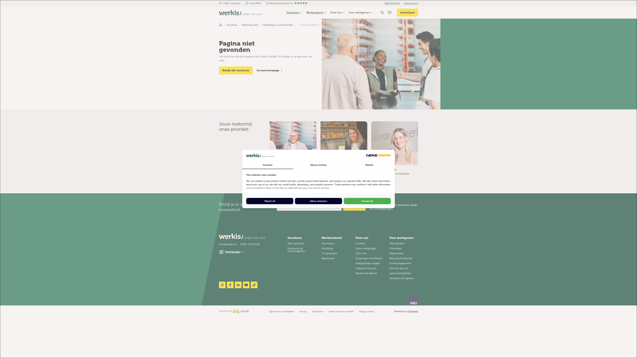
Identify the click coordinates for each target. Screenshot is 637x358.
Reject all (270, 201)
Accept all (367, 201)
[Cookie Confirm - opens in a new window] (378, 155)
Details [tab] (369, 165)
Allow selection (318, 201)
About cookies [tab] (318, 165)
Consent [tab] (267, 165)
